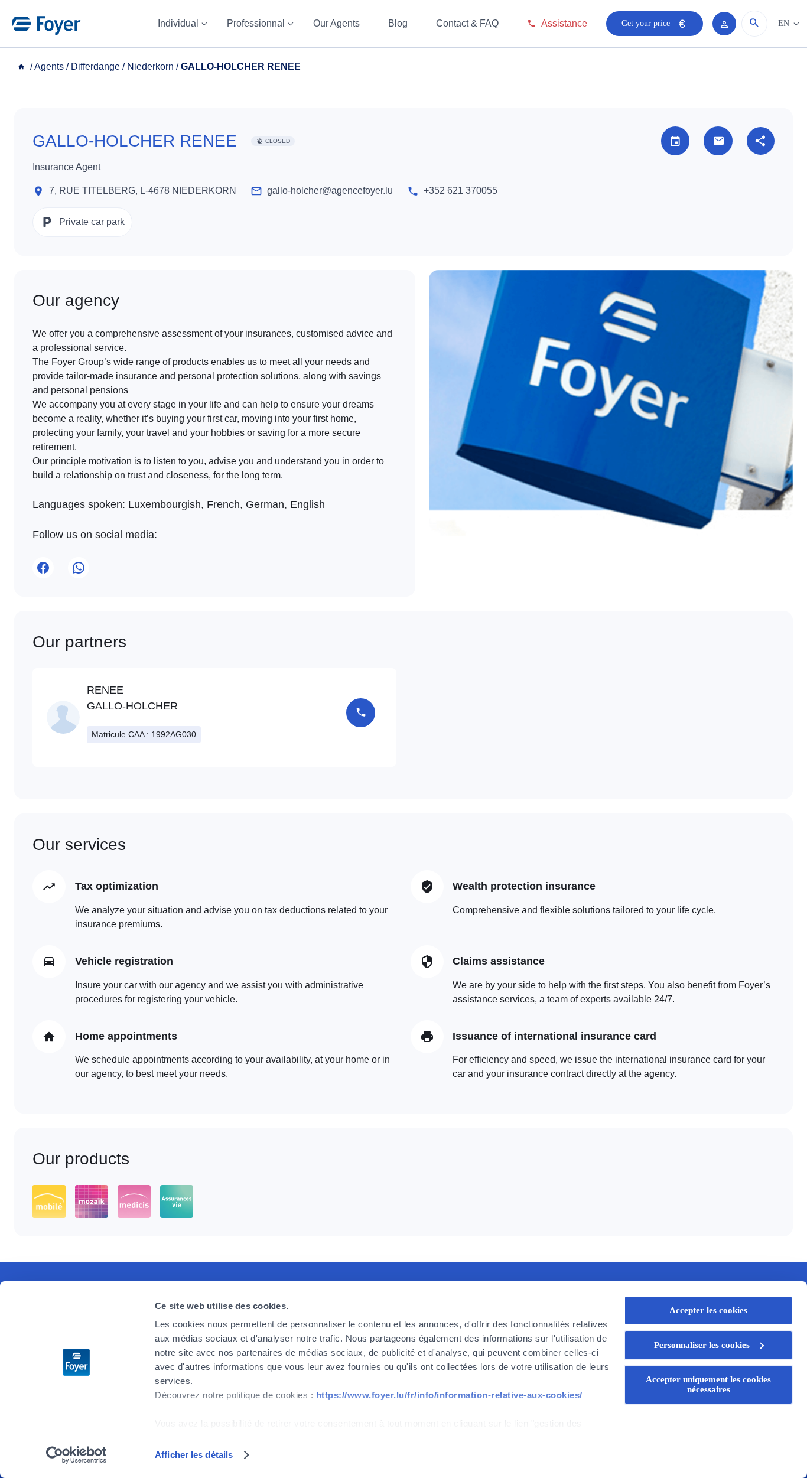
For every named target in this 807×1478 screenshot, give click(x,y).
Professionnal (256, 23)
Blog (398, 23)
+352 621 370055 (460, 190)
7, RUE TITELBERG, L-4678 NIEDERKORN (142, 190)
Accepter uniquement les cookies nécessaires (708, 1384)
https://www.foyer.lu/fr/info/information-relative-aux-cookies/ (449, 1395)
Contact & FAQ (467, 23)
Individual (178, 23)
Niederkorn (150, 66)
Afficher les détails (194, 1455)
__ (22, 66)
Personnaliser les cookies (702, 1345)
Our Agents (336, 23)
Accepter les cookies (708, 1310)
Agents (49, 66)
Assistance (564, 23)
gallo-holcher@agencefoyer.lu (330, 190)
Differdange (95, 66)
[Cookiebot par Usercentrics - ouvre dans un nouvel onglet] (76, 1455)
